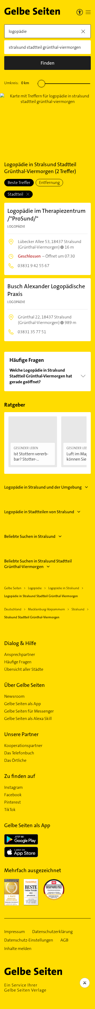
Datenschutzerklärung (52, 931)
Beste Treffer (19, 182)
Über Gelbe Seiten (24, 685)
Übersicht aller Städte (23, 669)
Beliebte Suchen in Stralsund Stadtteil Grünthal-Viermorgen (38, 563)
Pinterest (12, 802)
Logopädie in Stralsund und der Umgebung (43, 487)
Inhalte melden (17, 948)
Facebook (13, 795)
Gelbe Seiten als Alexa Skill (28, 718)
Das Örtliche (15, 760)
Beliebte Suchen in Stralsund (29, 536)
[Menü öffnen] (88, 12)
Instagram (13, 787)
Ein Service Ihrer (25, 988)
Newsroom (14, 696)
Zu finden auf (19, 776)
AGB (64, 940)
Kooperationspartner (23, 745)
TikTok (10, 809)
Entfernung (49, 182)
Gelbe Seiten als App (22, 703)
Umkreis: (16, 82)
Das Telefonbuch (19, 753)
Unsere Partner (21, 734)
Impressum (14, 931)
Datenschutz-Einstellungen (28, 940)
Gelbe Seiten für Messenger (29, 711)
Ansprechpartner (19, 654)
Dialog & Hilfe (20, 643)
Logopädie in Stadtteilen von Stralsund (39, 512)
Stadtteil (16, 194)
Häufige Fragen (17, 662)
